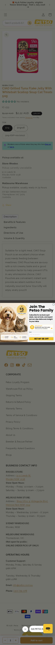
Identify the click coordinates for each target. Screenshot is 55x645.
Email (30, 332)
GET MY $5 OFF (41, 338)
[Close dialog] (53, 304)
